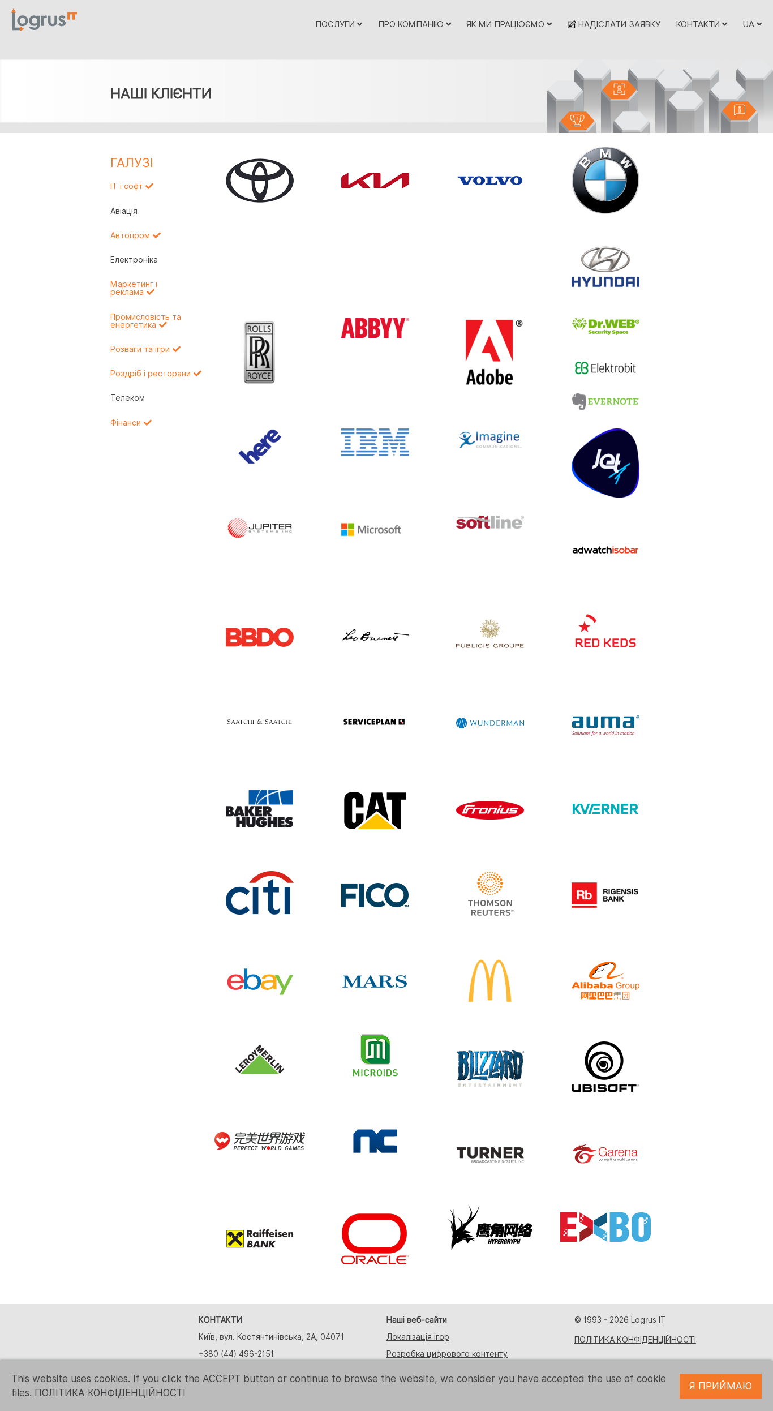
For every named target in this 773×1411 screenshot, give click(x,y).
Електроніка (134, 259)
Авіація (124, 211)
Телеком (127, 397)
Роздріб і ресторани (150, 373)
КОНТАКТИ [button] (699, 24)
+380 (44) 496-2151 (236, 1353)
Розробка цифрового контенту (447, 1353)
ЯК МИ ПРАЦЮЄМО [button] (506, 24)
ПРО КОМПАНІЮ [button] (412, 24)
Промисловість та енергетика (145, 320)
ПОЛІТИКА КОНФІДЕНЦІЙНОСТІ (635, 1339)
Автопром (130, 235)
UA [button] (750, 24)
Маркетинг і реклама (133, 288)
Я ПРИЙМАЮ (720, 1386)
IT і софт (126, 186)
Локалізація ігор (417, 1336)
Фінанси (125, 422)
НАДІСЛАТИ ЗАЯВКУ (618, 24)
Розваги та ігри (140, 349)
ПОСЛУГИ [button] (336, 24)
